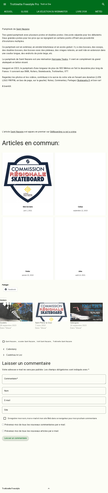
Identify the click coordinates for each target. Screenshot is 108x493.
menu (4, 4)
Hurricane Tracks (60, 59)
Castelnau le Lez (14, 355)
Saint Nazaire (23, 29)
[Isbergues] (86, 312)
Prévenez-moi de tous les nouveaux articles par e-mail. (31, 431)
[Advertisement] (54, 109)
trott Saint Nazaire (44, 341)
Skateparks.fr (83, 80)
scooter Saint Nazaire (26, 341)
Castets (3, 323)
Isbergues (74, 323)
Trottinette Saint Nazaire (62, 341)
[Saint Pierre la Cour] (51, 312)
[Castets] (16, 312)
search (103, 4)
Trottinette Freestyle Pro (24, 4)
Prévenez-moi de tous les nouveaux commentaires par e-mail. (34, 424)
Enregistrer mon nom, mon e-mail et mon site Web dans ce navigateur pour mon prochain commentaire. (52, 418)
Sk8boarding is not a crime (63, 131)
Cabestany (11, 349)
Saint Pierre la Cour (43, 323)
